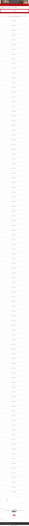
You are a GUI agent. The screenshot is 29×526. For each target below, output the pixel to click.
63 (16, 16)
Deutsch (16, 525)
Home (1, 4)
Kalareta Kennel (6, 4)
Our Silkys (11, 4)
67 (18, 16)
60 (14, 16)
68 (19, 16)
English (13, 525)
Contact (1, 5)
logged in (4, 520)
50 (8, 16)
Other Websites (19, 4)
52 (9, 16)
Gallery (14, 4)
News (3, 4)
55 (11, 16)
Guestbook (8, 5)
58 (13, 16)
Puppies (16, 4)
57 (12, 16)
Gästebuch (5, 5)
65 (17, 16)
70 (20, 16)
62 (15, 16)
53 (10, 16)
